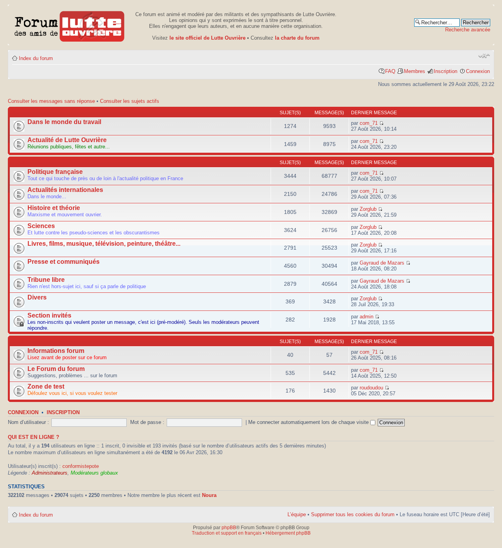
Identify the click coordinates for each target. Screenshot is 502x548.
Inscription (445, 71)
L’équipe (296, 514)
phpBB (229, 527)
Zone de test (45, 386)
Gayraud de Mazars (382, 263)
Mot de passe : (147, 422)
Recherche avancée (467, 30)
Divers (37, 297)
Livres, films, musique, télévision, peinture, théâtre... (103, 243)
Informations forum (55, 350)
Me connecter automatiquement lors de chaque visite (309, 422)
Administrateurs (49, 473)
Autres (19, 341)
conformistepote (80, 466)
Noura (209, 495)
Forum (18, 162)
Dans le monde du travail (64, 122)
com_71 (369, 123)
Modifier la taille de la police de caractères (484, 55)
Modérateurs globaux (94, 473)
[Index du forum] (69, 25)
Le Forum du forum (56, 368)
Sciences (41, 226)
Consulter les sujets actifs (129, 101)
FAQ (390, 71)
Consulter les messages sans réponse (51, 101)
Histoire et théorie (53, 208)
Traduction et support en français (227, 533)
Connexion (478, 71)
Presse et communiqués (63, 261)
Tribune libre (46, 279)
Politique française (55, 171)
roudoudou (371, 388)
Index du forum (36, 58)
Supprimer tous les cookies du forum (353, 514)
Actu (16, 112)
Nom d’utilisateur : (28, 422)
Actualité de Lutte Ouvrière (67, 140)
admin (366, 317)
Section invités (49, 315)
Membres (414, 71)
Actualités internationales (65, 189)
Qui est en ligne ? (33, 437)
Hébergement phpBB (288, 533)
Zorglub (368, 209)
